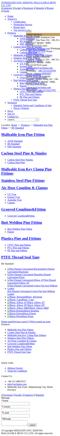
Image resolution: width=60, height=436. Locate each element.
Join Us (11, 113)
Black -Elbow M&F (39, 308)
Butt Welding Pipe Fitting (26, 80)
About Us (12, 19)
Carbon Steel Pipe (16, 162)
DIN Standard (14, 146)
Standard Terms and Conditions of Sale (33, 105)
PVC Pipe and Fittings (31, 94)
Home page (6, 321)
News (10, 111)
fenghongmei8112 (35, 54)
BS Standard (26, 41)
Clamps (23, 72)
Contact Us (12, 116)
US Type (24, 63)
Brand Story (19, 27)
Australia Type (14, 200)
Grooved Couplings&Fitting (23, 209)
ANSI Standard (14, 141)
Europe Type (26, 66)
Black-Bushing (31, 310)
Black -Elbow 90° (36, 305)
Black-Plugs (28, 316)
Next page (36, 321)
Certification (20, 21)
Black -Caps (28, 299)
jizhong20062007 (42, 73)
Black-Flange (29, 313)
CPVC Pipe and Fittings (19, 245)
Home (10, 16)
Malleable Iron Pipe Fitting (23, 134)
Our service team (22, 30)
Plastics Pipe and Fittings (26, 88)
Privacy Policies (21, 108)
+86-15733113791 (47, 90)
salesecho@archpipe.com (38, 87)
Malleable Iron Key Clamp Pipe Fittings (26, 335)
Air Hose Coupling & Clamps (24, 188)
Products (11, 33)
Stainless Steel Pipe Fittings (23, 180)
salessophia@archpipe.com (39, 68)
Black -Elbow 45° (36, 302)
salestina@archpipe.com (38, 48)
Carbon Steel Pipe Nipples (20, 159)
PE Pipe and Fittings (30, 97)
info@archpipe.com (17, 384)
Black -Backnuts (34, 297)
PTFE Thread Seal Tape (25, 100)
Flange (23, 86)
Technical (12, 102)
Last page (45, 321)
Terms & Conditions (17, 371)
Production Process (23, 24)
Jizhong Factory (15, 368)
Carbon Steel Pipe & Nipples (24, 153)
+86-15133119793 (47, 70)
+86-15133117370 (37, 51)
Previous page (19, 321)
